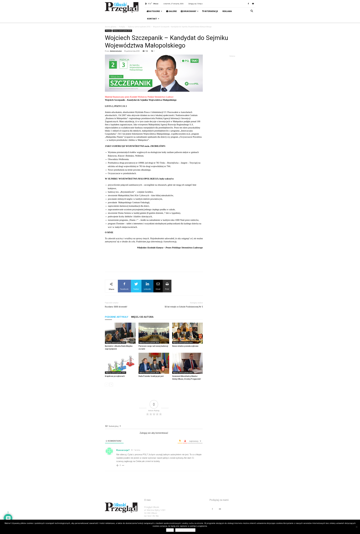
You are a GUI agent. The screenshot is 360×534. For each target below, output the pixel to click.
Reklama (227, 11)
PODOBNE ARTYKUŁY (116, 316)
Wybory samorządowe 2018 (139, 26)
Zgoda (170, 530)
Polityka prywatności (185, 530)
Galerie (172, 11)
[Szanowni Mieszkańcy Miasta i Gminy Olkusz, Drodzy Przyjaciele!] (187, 363)
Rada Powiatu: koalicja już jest (151, 376)
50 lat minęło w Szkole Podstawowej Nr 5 (184, 306)
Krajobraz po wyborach (115, 376)
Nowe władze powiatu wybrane (185, 346)
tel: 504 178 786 (151, 516)
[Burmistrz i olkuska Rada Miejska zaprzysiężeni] (120, 333)
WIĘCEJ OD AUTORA (142, 316)
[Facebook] (248, 4)
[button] (251, 11)
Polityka (122, 26)
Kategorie (154, 11)
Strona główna (110, 26)
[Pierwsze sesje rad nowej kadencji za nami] (154, 333)
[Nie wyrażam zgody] (356, 526)
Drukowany (189, 11)
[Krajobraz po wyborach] (120, 363)
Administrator (116, 51)
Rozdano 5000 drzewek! (116, 306)
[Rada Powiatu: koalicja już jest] (154, 363)
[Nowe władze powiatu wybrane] (187, 333)
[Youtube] (253, 4)
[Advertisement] (154, 262)
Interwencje (211, 11)
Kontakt (152, 18)
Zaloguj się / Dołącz (195, 4)
